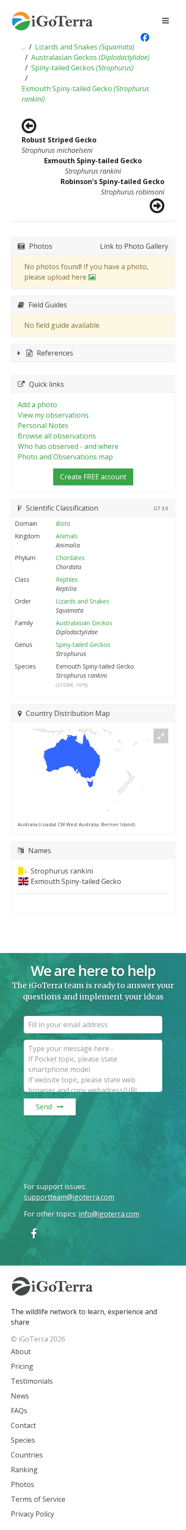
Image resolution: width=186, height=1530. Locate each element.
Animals (67, 536)
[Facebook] (34, 1233)
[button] (24, 47)
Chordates (70, 558)
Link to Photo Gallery (134, 246)
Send (44, 1106)
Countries (27, 1455)
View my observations (53, 415)
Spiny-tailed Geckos (82, 68)
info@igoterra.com (109, 1214)
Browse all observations (57, 436)
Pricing (22, 1366)
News (20, 1396)
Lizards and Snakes (85, 47)
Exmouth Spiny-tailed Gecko (85, 94)
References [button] (55, 353)
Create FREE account (93, 476)
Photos (22, 1484)
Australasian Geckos (90, 57)
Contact (23, 1425)
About (21, 1351)
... (24, 47)
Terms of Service (38, 1499)
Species (23, 1440)
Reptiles (67, 579)
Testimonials (32, 1381)
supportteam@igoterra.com (69, 1197)
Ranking (24, 1469)
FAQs (19, 1410)
